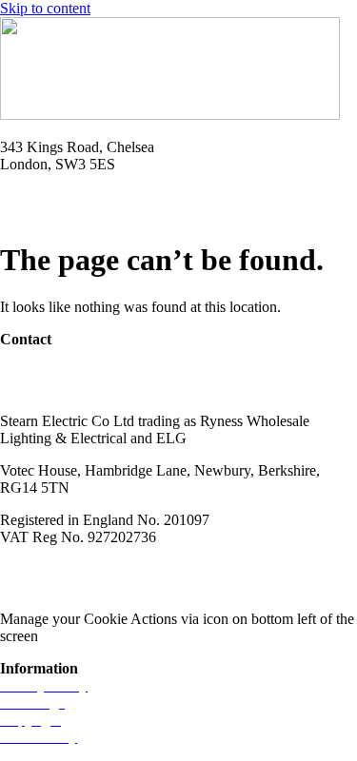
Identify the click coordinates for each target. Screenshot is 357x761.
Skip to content (45, 8)
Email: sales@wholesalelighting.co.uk (114, 213)
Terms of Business (167, 569)
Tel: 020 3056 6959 (59, 196)
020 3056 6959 (45, 371)
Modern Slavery (48, 569)
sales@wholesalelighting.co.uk (93, 388)
